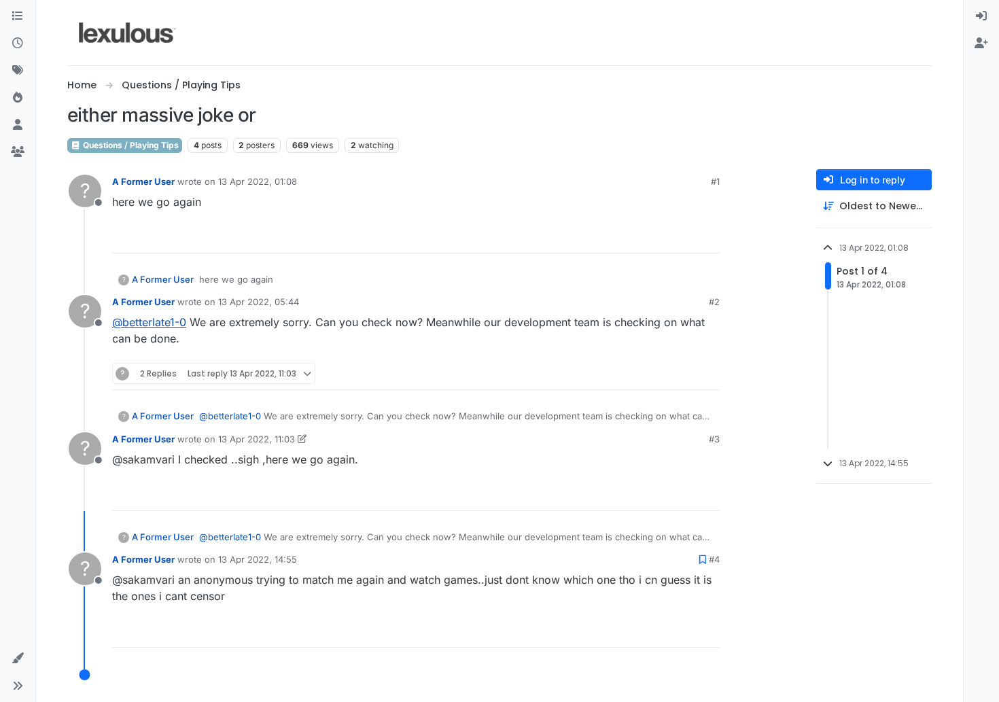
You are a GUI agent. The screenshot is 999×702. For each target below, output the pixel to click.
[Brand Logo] (127, 32)
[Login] (981, 16)
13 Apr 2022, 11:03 (256, 439)
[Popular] (17, 98)
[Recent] (17, 43)
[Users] (17, 125)
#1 (715, 181)
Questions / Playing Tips (130, 145)
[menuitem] (981, 16)
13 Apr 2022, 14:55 (257, 559)
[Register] (981, 43)
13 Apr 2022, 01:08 (257, 181)
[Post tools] (708, 236)
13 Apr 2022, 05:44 (258, 301)
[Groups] (17, 152)
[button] (17, 658)
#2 (714, 301)
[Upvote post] (657, 236)
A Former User (143, 181)
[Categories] (17, 16)
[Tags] (17, 71)
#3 (714, 439)
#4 (714, 559)
